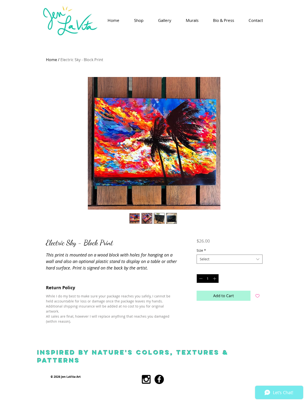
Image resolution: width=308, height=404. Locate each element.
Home (51, 59)
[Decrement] (200, 278)
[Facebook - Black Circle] (159, 379)
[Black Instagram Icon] (146, 379)
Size (201, 250)
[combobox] (229, 259)
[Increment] (215, 278)
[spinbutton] (207, 278)
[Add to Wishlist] (257, 296)
